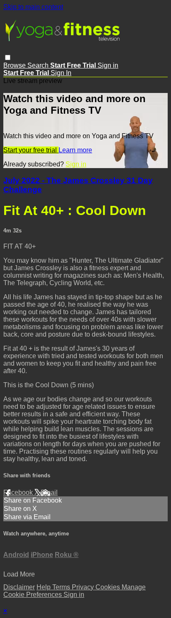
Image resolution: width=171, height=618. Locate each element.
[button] (7, 57)
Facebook (18, 492)
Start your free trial (31, 150)
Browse (15, 65)
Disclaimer (19, 587)
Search (38, 65)
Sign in (108, 65)
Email (49, 492)
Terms (62, 587)
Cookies (108, 587)
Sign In (61, 72)
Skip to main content (33, 6)
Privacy (83, 587)
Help (44, 587)
